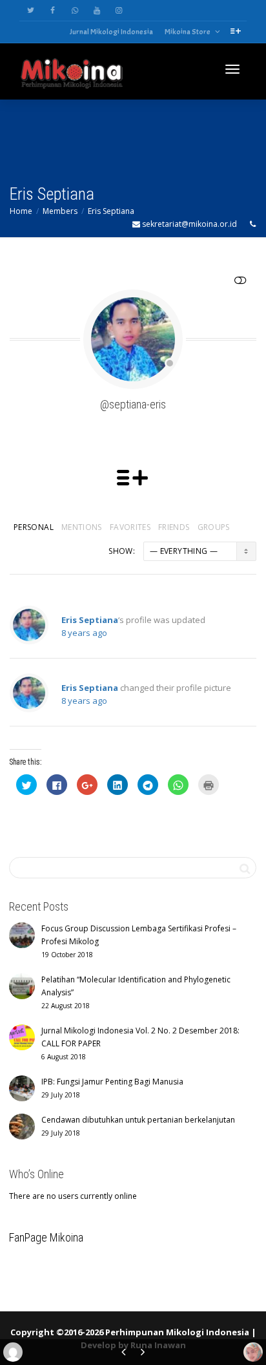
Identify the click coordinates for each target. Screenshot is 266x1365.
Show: (121, 550)
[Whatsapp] (74, 10)
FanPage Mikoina (46, 1237)
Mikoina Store (188, 31)
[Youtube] (96, 10)
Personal (34, 527)
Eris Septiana (111, 211)
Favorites (130, 527)
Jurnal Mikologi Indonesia (111, 31)
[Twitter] (30, 10)
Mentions (81, 527)
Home (21, 211)
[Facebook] (52, 10)
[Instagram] (118, 10)
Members (60, 211)
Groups (214, 527)
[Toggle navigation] (232, 69)
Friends (174, 527)
